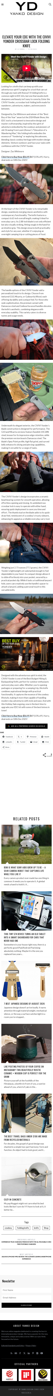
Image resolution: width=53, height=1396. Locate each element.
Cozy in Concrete (12, 1199)
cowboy (8, 1228)
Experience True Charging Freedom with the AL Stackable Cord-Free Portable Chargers (27, 1241)
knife (36, 1228)
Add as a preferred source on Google (28, 726)
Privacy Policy (31, 1345)
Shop (46, 1228)
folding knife (23, 1228)
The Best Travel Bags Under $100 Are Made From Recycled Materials (25, 1138)
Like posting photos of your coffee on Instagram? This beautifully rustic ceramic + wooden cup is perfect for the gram (25, 1071)
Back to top (26, 1392)
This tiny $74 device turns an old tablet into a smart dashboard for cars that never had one (25, 937)
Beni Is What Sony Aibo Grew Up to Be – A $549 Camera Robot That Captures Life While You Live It (25, 871)
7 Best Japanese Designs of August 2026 (24, 1003)
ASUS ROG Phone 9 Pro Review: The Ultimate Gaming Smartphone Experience (26, 1256)
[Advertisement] (26, 25)
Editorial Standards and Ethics (12, 1345)
